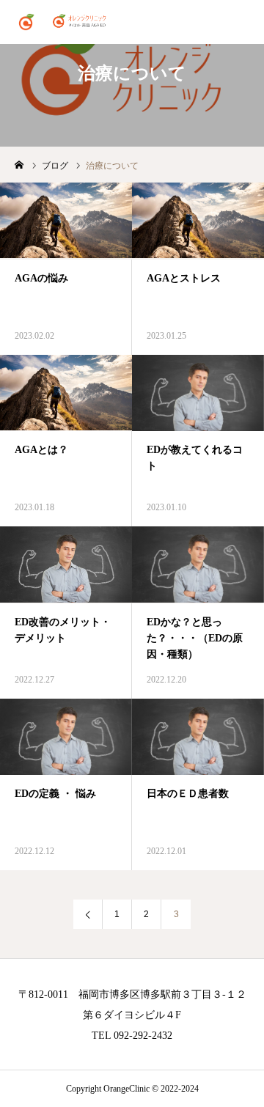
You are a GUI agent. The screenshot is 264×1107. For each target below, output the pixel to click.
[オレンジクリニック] (65, 22)
